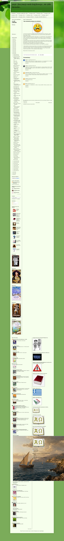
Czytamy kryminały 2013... (17, 210)
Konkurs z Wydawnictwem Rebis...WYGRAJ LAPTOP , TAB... (17, 134)
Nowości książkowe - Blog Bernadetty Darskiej (20, 429)
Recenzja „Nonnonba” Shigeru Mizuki (21, 394)
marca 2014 (15, 168)
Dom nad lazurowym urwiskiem (16, 147)
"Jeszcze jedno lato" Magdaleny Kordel (21, 485)
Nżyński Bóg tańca (16, 97)
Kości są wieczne (15, 117)
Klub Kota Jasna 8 (15, 411)
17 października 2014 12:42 (32, 65)
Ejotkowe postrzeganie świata (17, 369)
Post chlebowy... (15, 155)
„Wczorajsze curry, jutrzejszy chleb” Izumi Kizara (23, 497)
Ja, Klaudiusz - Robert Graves (18, 245)
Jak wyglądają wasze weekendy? (16, 130)
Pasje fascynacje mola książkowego (16, 182)
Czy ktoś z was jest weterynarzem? (16, 118)
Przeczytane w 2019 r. (37, 15)
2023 (13, 42)
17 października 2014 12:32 (32, 59)
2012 (13, 173)
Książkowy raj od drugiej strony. (17, 490)
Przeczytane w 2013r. (32, 13)
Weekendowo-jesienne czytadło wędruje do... (16, 115)
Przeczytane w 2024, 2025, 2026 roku (40, 16)
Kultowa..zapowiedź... (16, 109)
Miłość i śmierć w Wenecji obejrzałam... (17, 104)
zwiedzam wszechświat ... (16, 523)
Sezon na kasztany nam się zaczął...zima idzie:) (17, 145)
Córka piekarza (15, 143)
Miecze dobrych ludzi (16, 152)
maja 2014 (15, 165)
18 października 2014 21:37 (31, 83)
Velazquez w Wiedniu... (16, 72)
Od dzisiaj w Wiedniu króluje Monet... (16, 78)
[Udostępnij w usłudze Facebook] (42, 54)
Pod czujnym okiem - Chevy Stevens (16, 99)
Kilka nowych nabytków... (16, 74)
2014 (13, 53)
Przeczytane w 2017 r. (22, 15)
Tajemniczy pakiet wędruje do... (15, 71)
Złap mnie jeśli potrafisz (20, 364)
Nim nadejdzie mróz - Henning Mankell (18, 241)
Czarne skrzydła (15, 156)
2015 (13, 52)
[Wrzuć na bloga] (40, 54)
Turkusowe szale (15, 102)
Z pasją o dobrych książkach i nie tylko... (19, 405)
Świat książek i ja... (15, 484)
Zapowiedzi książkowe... (18, 249)
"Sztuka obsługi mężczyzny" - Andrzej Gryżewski (23, 346)
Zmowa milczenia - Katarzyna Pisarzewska (17, 84)
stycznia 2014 (16, 170)
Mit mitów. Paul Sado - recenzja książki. (22, 352)
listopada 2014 (16, 55)
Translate (18, 198)
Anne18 (26, 78)
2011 (13, 174)
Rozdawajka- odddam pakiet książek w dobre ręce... (16, 81)
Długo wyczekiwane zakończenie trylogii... (16, 112)
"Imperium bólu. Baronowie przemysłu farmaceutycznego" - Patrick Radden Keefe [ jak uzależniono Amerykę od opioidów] (23, 407)
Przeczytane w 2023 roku (30, 16)
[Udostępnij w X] (41, 54)
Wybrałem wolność (16, 142)
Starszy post (50, 102)
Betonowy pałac (15, 159)
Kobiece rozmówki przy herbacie (18, 517)
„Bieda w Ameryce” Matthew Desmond (21, 382)
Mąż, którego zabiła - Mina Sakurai (21, 340)
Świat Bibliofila (15, 417)
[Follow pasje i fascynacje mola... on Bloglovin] (16, 178)
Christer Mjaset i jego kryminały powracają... (16, 88)
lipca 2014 (15, 163)
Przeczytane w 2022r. (22, 16)
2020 (13, 46)
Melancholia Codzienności (17, 393)
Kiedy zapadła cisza (16, 87)
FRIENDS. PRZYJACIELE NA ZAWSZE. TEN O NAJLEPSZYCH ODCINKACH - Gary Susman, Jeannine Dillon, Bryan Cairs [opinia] (23, 419)
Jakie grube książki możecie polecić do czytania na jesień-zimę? (18, 219)
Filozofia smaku (36, 450)
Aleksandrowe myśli (28, 72)
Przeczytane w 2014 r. (40, 13)
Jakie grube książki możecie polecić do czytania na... (16, 140)
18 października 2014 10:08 (32, 78)
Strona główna (13, 13)
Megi (26, 83)
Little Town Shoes (15, 508)
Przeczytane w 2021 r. (14, 16)
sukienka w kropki (15, 399)
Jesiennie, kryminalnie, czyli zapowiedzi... (16, 107)
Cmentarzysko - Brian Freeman (16, 92)
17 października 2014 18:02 (35, 72)
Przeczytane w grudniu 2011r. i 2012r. (22, 13)
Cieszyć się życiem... (16, 148)
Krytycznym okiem (15, 381)
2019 (13, 47)
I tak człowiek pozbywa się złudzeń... (16, 100)
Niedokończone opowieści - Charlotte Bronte (17, 150)
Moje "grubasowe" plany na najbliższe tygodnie (16, 120)
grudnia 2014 (16, 54)
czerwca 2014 (16, 164)
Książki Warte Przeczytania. (17, 375)
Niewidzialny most (15, 66)
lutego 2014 (15, 169)
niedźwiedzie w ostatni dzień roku (38, 461)
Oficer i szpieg (15, 62)
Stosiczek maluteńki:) (17, 223)
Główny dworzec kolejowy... (15, 126)
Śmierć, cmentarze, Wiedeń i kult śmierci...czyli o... (16, 68)
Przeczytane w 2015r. (47, 13)
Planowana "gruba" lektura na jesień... (16, 138)
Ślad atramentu (15, 108)
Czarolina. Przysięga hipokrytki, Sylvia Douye (22, 491)
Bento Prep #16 (36, 451)
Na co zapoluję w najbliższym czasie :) (21, 503)
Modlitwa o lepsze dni (16, 90)
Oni (13, 59)
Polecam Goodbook (17, 188)
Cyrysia (26, 59)
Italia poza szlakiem (16, 435)
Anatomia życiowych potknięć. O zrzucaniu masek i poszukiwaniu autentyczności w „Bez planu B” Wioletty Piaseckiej (23, 389)
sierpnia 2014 (16, 162)
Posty (14, 202)
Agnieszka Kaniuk (16, 192)
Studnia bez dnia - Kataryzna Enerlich (18, 232)
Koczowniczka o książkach (17, 496)
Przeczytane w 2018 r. (30, 15)
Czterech (14, 73)
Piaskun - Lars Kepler (16, 136)
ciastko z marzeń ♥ (36, 460)
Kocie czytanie (15, 387)
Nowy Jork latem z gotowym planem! (17, 509)
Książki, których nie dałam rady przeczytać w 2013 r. (18, 228)
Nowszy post (25, 102)
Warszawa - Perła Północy (17, 151)
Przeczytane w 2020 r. (45, 15)
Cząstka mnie (15, 502)
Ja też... (14, 105)
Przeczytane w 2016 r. (14, 15)
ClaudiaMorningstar (17, 190)
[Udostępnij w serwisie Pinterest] (43, 54)
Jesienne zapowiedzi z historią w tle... (16, 158)
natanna (26, 65)
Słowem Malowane (15, 511)
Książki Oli (14, 423)
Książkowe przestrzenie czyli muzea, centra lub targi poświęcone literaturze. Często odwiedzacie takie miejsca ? (23, 377)
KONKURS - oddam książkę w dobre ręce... (17, 58)
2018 (13, 48)
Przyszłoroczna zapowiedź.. (15, 64)
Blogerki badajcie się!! (16, 65)
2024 (13, 41)
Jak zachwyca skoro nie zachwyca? (18, 237)
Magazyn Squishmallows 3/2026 (21, 358)
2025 (13, 40)
